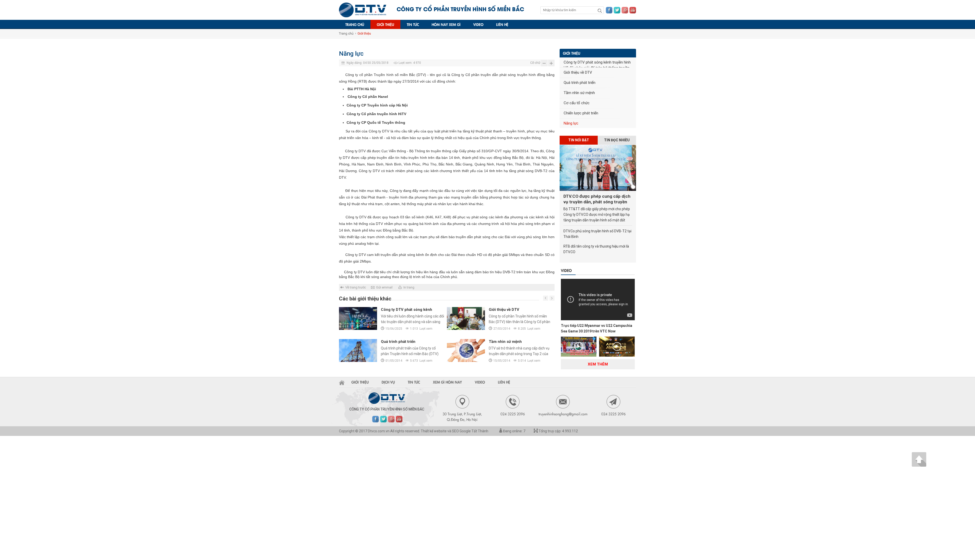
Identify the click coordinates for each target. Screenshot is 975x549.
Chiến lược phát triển (581, 113)
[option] (447, 339)
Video (478, 24)
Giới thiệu (385, 24)
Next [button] (545, 298)
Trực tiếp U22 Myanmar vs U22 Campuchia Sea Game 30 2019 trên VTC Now (596, 328)
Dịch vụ (388, 382)
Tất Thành (480, 431)
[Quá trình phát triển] (358, 350)
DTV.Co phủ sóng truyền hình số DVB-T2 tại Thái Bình (597, 234)
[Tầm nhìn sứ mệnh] (466, 350)
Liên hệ (502, 24)
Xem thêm (598, 364)
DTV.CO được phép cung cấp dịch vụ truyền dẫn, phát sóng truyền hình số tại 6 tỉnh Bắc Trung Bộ (596, 199)
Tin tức (413, 24)
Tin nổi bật (578, 140)
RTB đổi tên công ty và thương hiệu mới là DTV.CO (596, 249)
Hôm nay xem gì (446, 24)
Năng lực (571, 123)
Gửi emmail (384, 287)
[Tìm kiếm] (600, 10)
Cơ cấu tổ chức (577, 103)
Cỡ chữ (535, 63)
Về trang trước (355, 287)
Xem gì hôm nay (447, 382)
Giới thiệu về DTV (504, 309)
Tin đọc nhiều (617, 140)
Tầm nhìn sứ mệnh (505, 341)
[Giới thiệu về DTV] (466, 318)
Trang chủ (354, 24)
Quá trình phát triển (398, 341)
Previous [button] (552, 298)
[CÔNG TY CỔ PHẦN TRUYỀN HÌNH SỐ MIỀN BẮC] (362, 10)
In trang (408, 287)
